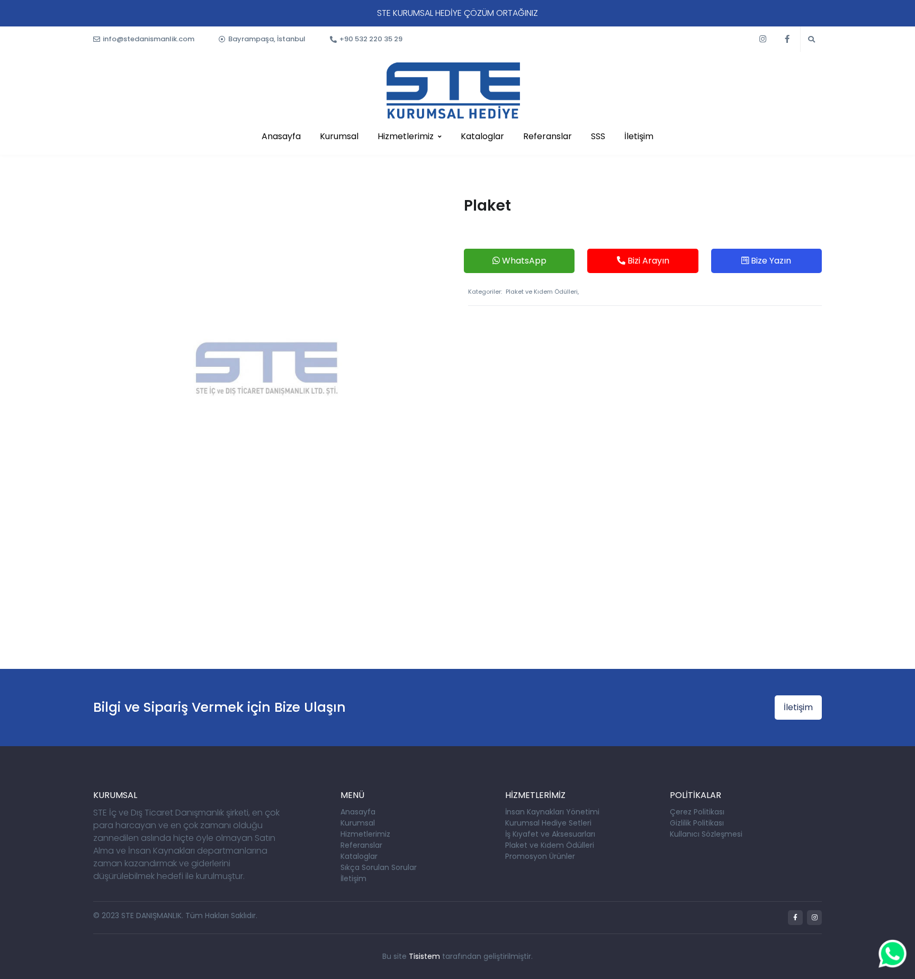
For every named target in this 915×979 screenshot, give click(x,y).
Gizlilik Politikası (697, 823)
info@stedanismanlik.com (148, 39)
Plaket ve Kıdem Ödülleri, (542, 291)
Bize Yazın (770, 261)
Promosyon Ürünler (540, 856)
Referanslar (547, 136)
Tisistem (424, 956)
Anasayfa (281, 136)
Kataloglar (482, 136)
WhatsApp (523, 261)
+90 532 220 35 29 (370, 39)
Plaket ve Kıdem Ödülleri (549, 845)
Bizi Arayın (647, 261)
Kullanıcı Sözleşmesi (706, 834)
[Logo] (453, 90)
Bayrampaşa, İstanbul (267, 39)
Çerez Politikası (697, 811)
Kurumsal (339, 136)
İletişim (638, 136)
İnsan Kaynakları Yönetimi (552, 811)
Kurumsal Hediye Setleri (548, 823)
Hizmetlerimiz (406, 136)
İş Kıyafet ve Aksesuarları (550, 834)
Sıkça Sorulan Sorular (378, 867)
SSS (598, 136)
